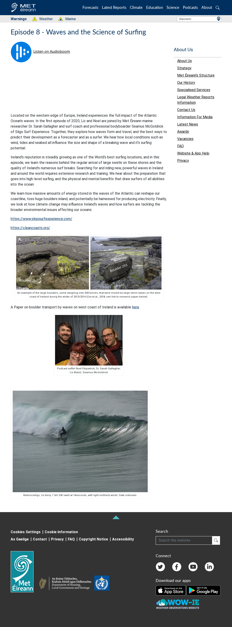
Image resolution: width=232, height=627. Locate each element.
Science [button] (173, 8)
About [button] (206, 8)
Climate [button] (136, 8)
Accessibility (123, 539)
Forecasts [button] (90, 8)
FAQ (71, 539)
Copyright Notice (93, 539)
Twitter (160, 566)
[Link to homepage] (25, 571)
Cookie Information (61, 532)
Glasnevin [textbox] (185, 19)
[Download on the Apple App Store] (171, 590)
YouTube (193, 566)
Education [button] (154, 8)
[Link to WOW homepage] (178, 604)
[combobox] (199, 19)
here (135, 307)
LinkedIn (209, 566)
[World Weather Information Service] (101, 584)
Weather (43, 19)
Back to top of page (116, 517)
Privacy (57, 539)
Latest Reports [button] (114, 8)
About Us (183, 49)
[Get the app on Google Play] (203, 590)
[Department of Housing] (66, 584)
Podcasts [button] (190, 8)
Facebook (176, 566)
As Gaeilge (20, 539)
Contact (40, 539)
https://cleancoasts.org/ (30, 228)
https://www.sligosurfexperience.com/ (41, 219)
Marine (68, 19)
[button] (217, 7)
